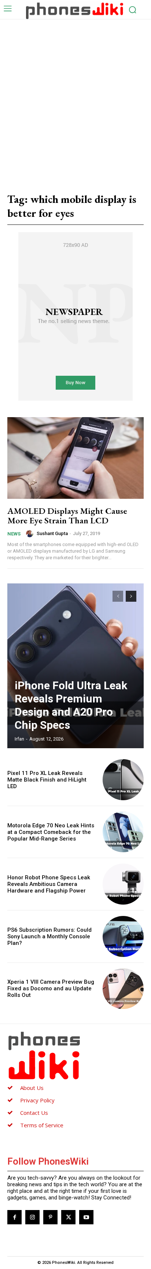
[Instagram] (32, 1217)
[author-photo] (31, 533)
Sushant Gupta (52, 533)
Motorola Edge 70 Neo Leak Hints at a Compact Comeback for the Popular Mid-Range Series (50, 832)
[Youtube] (86, 1217)
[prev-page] (118, 596)
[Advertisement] (75, 98)
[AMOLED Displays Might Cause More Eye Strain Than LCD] (75, 458)
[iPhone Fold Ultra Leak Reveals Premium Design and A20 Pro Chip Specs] (75, 665)
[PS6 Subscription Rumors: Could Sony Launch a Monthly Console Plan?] (123, 936)
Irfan (19, 739)
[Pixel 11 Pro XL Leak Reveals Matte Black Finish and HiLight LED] (123, 779)
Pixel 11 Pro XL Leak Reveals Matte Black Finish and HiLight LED (46, 780)
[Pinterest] (50, 1217)
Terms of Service (41, 1125)
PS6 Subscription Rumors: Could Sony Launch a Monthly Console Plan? (49, 936)
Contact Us (34, 1112)
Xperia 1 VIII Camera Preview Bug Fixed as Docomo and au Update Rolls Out (50, 988)
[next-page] (131, 596)
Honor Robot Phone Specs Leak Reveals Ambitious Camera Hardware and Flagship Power (48, 884)
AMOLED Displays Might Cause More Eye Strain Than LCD (67, 515)
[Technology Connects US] (74, 10)
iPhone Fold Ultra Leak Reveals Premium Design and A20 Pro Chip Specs (71, 705)
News (14, 534)
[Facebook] (14, 1217)
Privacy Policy (37, 1100)
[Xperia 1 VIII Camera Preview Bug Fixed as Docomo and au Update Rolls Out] (123, 988)
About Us (32, 1087)
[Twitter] (68, 1217)
